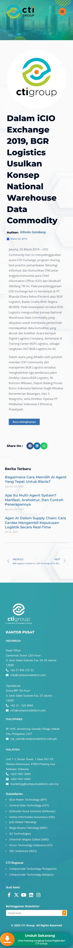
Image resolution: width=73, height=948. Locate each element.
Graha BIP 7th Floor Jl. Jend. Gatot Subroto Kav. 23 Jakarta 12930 (29, 695)
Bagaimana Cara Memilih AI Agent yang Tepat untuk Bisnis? (36, 479)
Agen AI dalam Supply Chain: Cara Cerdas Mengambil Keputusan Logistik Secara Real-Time (35, 522)
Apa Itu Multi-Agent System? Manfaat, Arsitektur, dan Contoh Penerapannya (34, 500)
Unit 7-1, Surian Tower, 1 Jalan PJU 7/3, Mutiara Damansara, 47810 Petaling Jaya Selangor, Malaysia (30, 764)
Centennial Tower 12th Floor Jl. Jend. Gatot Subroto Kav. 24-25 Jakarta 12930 (31, 660)
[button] (29, 445)
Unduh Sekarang (40, 936)
